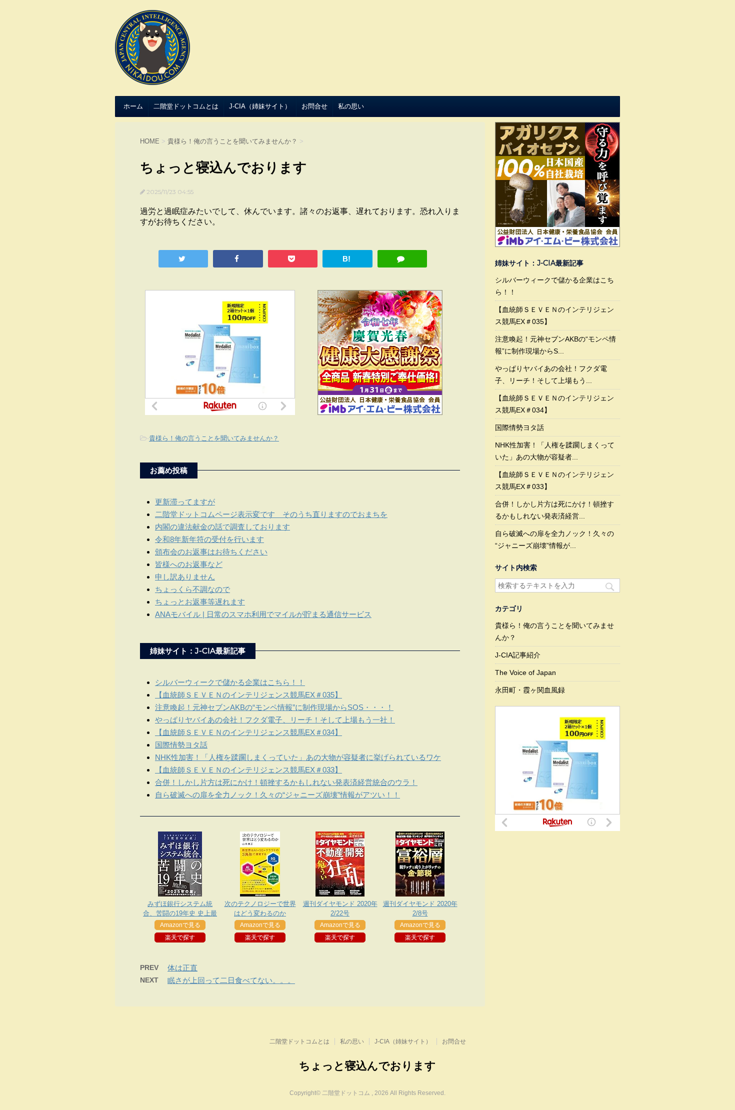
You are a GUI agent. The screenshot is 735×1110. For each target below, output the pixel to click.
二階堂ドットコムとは (186, 106)
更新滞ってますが (185, 502)
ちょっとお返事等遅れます (200, 602)
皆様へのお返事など (188, 564)
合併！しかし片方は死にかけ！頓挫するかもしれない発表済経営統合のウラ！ (286, 782)
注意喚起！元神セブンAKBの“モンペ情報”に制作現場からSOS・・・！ (274, 707)
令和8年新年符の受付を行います (209, 539)
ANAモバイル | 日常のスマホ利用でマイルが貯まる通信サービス (263, 614)
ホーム (133, 106)
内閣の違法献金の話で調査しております (222, 526)
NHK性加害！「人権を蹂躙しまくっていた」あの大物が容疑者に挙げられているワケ (298, 757)
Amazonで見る (180, 925)
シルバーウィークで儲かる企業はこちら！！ (230, 682)
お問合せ (315, 106)
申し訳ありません (185, 576)
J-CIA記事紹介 (517, 655)
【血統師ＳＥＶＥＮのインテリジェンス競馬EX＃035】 (248, 694)
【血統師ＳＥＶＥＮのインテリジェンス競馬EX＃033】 (248, 770)
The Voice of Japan (525, 672)
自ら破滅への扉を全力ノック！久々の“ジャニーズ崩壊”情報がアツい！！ (277, 794)
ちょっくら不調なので (192, 589)
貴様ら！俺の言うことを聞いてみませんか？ (214, 438)
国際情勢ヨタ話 (181, 744)
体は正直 (183, 968)
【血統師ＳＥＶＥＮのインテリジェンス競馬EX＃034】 (248, 732)
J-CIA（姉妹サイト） (260, 106)
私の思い (351, 106)
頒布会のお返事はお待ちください (211, 552)
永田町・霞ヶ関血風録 (530, 690)
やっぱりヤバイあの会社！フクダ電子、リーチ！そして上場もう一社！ (275, 720)
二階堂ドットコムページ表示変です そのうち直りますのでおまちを (271, 514)
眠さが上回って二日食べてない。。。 (231, 980)
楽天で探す (180, 937)
